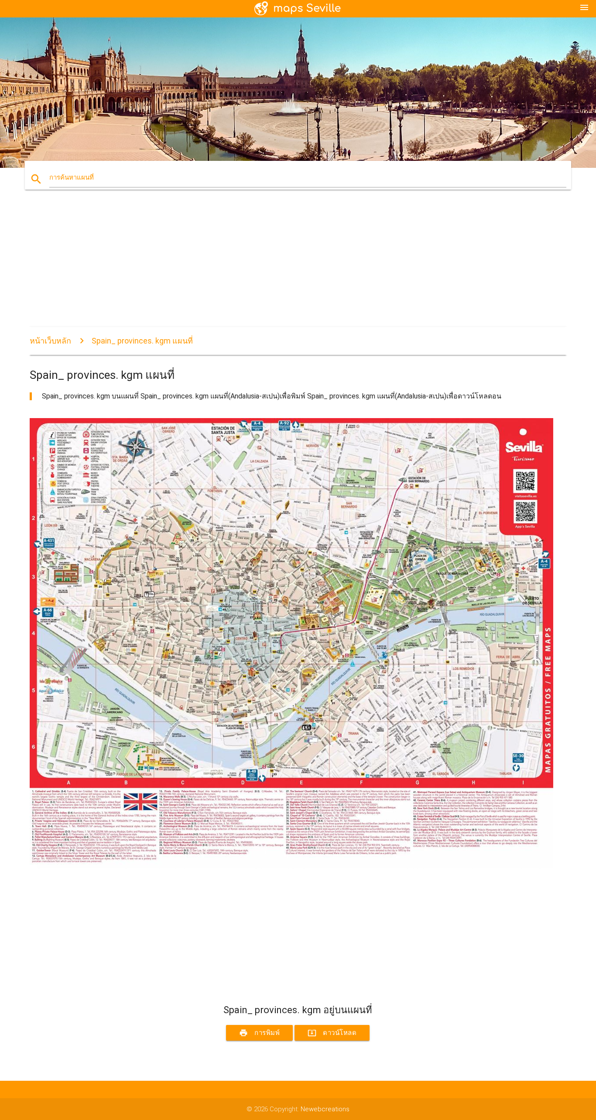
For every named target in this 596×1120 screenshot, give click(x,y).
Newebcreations (325, 1109)
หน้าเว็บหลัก (50, 340)
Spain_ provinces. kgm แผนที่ (142, 340)
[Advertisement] (291, 266)
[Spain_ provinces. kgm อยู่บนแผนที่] (291, 866)
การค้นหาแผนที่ (71, 177)
